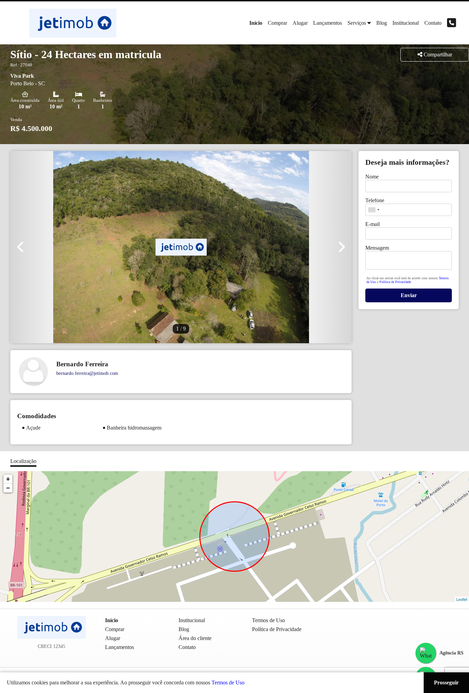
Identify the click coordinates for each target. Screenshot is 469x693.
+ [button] (8, 479)
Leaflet (461, 599)
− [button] (8, 487)
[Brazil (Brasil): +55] (373, 210)
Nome (372, 177)
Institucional (405, 23)
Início (255, 23)
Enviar (409, 295)
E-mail (372, 224)
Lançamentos (327, 23)
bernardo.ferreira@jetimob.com (87, 373)
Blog (381, 23)
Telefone (374, 200)
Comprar (277, 23)
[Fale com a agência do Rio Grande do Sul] (425, 653)
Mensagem (377, 248)
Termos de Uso (227, 682)
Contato (433, 23)
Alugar (300, 23)
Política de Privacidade (395, 282)
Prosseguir (446, 682)
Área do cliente (195, 638)
